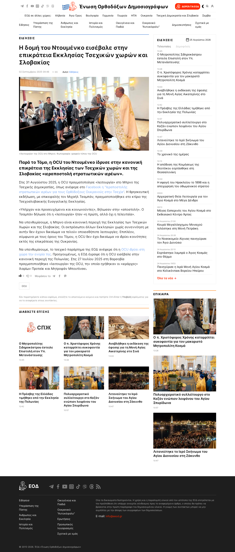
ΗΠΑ (134, 15)
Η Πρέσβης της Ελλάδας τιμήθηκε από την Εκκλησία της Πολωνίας (39, 397)
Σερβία (206, 15)
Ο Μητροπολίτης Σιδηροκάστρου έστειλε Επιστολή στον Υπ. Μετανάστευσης (179, 58)
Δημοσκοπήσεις (181, 24)
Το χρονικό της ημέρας (173, 154)
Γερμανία (107, 15)
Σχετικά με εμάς (67, 533)
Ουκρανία (146, 15)
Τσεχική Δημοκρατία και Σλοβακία (177, 15)
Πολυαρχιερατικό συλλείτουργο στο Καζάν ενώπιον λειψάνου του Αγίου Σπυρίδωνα (182, 126)
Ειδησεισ (24, 500)
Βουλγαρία (92, 15)
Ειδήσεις (27, 38)
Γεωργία (122, 15)
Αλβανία (60, 15)
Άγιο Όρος (75, 15)
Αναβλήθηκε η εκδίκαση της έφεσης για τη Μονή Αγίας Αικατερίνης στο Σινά (129, 347)
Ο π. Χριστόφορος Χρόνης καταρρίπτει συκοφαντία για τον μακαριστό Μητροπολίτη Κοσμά (183, 76)
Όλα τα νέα (165, 278)
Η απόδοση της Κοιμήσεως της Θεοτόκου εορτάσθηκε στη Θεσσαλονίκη (178, 168)
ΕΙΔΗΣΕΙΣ (24, 24)
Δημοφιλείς (183, 46)
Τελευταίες (164, 46)
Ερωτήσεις (63, 518)
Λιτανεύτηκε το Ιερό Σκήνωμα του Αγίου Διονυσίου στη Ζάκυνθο (125, 397)
